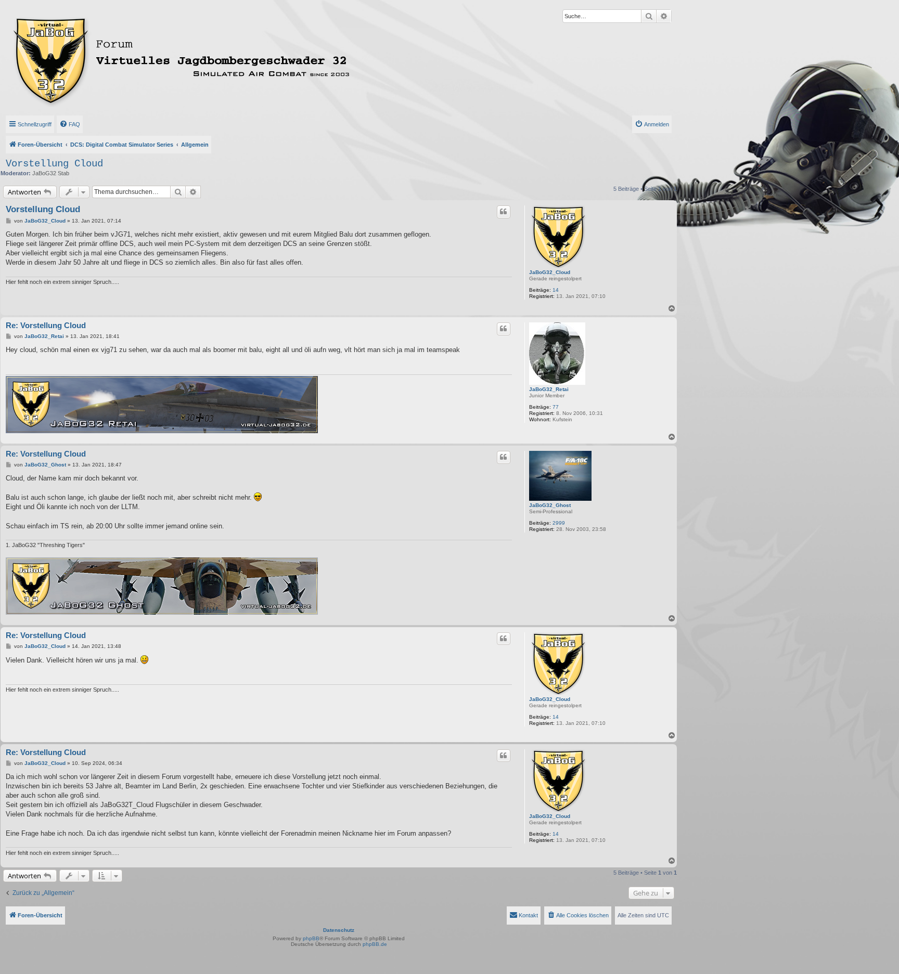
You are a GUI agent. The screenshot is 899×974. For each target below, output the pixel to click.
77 (556, 407)
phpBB (311, 938)
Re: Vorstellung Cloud (46, 325)
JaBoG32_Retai (549, 389)
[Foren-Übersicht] (227, 58)
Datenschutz (338, 930)
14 (556, 290)
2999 (559, 523)
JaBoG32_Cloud (549, 272)
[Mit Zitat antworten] (503, 211)
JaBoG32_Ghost (550, 505)
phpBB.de (375, 944)
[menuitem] (69, 124)
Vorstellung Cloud (54, 164)
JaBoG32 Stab (50, 173)
